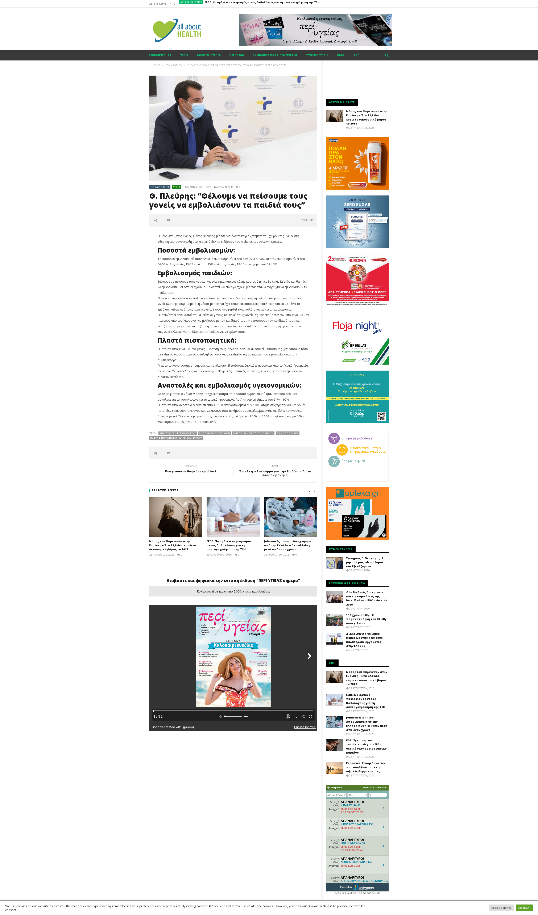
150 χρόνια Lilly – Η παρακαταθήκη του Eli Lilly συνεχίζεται (366, 619)
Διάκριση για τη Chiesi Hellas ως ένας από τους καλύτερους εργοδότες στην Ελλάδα (364, 640)
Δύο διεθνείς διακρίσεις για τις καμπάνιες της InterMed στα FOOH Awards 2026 (366, 598)
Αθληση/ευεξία (209, 55)
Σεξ (356, 55)
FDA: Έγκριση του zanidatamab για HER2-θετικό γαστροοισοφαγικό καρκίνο (366, 746)
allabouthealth (224, 187)
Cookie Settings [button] (501, 908)
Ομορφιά (236, 55)
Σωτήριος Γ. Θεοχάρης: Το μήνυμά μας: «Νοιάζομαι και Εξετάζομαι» (365, 562)
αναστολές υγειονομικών (178, 433)
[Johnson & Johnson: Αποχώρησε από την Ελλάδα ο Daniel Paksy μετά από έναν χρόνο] (290, 517)
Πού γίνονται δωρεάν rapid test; (191, 469)
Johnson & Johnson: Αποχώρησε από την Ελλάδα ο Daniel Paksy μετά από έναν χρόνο (264, 4)
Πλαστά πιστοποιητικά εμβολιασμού (176, 438)
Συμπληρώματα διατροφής (275, 55)
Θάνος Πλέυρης (288, 433)
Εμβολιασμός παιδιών (214, 433)
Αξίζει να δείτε (191, 4)
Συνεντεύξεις (317, 55)
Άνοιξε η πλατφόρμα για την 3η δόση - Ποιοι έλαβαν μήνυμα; (275, 471)
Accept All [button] (524, 908)
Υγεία (184, 55)
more (306, 220)
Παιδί (341, 55)
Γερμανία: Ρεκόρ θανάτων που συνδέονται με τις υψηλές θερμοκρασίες (365, 767)
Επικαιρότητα (160, 55)
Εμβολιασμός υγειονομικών (253, 433)
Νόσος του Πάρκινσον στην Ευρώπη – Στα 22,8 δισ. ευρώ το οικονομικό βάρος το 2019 (172, 545)
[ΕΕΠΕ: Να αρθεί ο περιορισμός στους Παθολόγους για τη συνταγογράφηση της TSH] (233, 517)
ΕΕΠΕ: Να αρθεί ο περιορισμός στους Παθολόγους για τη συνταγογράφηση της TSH (229, 545)
